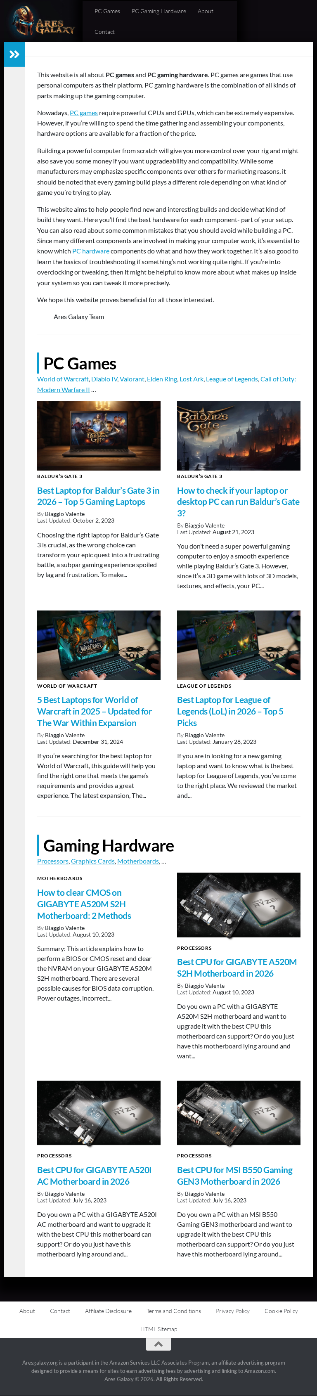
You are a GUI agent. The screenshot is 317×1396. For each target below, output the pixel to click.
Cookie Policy (281, 1310)
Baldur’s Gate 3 (59, 476)
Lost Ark (191, 379)
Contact (105, 31)
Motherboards (138, 861)
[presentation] (99, 436)
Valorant (132, 379)
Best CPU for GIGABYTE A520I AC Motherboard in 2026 (94, 1175)
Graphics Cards (93, 861)
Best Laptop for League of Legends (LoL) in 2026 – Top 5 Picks (230, 711)
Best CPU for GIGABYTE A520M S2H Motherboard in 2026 (237, 967)
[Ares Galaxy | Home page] (42, 21)
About (205, 10)
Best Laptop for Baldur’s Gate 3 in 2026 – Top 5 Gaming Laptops (98, 496)
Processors (53, 861)
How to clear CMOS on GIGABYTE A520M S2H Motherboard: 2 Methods (84, 904)
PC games (84, 112)
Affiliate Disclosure (108, 1310)
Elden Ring (162, 379)
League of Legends (232, 379)
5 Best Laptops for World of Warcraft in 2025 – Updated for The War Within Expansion (94, 711)
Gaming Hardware (108, 845)
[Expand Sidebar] (14, 54)
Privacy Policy (233, 1310)
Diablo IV (104, 379)
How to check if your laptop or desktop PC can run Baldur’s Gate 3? (238, 502)
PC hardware (90, 251)
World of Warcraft (63, 379)
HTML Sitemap (158, 1328)
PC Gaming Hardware (159, 10)
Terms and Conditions (174, 1310)
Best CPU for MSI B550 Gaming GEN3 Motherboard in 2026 (234, 1175)
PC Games (107, 10)
